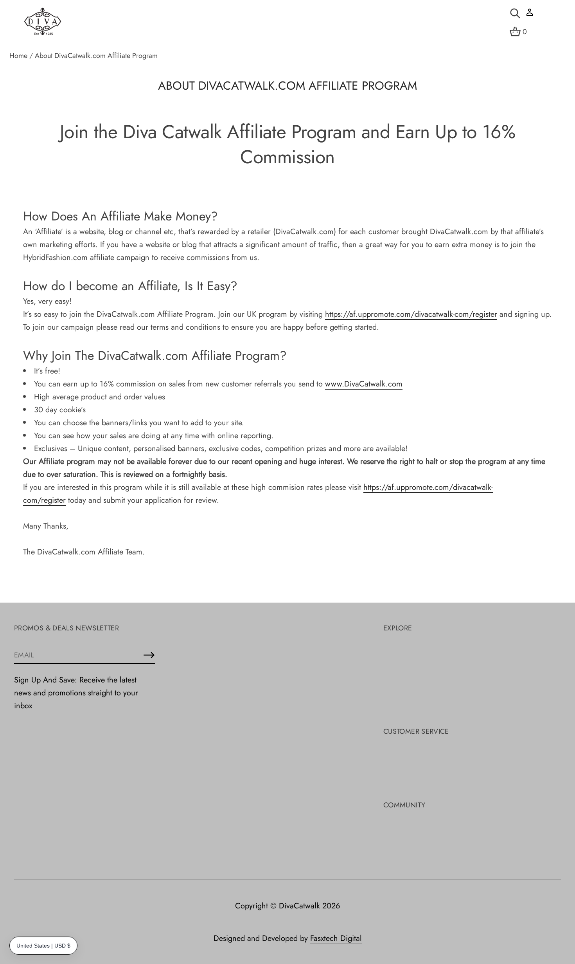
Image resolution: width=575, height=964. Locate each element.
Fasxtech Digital (336, 938)
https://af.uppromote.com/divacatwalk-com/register (411, 314)
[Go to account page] (529, 15)
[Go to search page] (515, 13)
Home (18, 56)
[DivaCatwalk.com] (42, 22)
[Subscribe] (149, 655)
